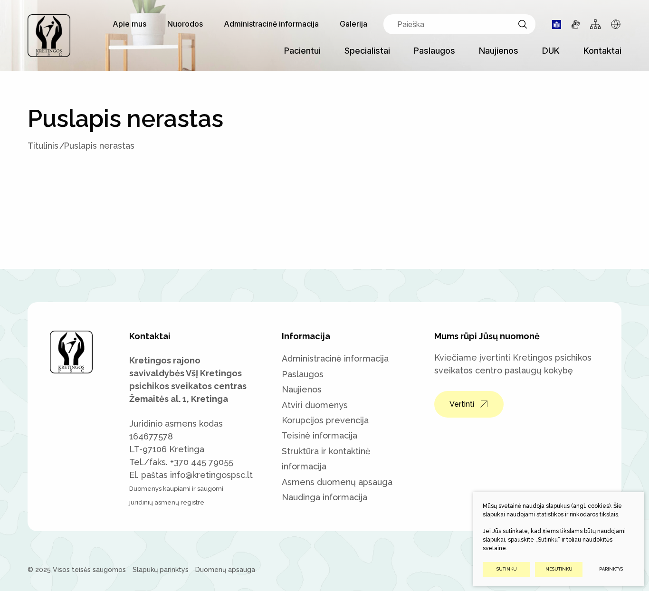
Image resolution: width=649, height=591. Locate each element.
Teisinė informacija (319, 435)
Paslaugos (303, 374)
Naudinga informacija (324, 497)
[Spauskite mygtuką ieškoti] (522, 24)
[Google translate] (615, 24)
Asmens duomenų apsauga (337, 482)
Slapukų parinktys (161, 569)
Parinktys (611, 569)
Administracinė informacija (335, 358)
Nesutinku (559, 569)
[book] (557, 24)
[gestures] (576, 24)
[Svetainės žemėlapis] (595, 24)
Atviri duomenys (315, 405)
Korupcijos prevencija (325, 420)
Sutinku (506, 569)
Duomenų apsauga (225, 569)
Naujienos (302, 389)
